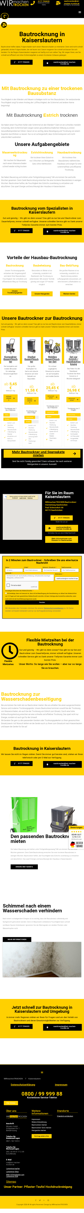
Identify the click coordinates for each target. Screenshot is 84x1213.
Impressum (61, 1084)
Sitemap (11, 1181)
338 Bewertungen (76, 839)
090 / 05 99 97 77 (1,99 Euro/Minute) (15, 1153)
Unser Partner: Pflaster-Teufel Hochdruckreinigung (38, 1187)
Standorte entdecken (65, 1116)
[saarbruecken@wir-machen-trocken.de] (58, 3)
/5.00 (76, 837)
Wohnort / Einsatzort (49, 567)
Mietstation (58, 574)
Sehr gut (76, 834)
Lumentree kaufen (13, 1169)
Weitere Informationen (40, 1112)
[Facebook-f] (36, 1200)
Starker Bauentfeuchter (31, 359)
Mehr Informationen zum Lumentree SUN (15, 1175)
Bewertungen (76, 827)
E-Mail (26, 567)
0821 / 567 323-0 (12, 1141)
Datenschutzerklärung (23, 1084)
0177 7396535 (44, 1)
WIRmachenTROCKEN (13, 1079)
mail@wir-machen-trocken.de (13, 1164)
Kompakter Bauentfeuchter (11, 359)
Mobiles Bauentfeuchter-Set (53, 359)
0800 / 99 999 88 (42, 1094)
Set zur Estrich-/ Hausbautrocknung (73, 360)
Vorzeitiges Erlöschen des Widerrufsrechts (18, 591)
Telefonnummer (66, 567)
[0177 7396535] (33, 3)
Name (7, 567)
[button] (80, 12)
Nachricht (8, 573)
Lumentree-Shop (12, 1172)
